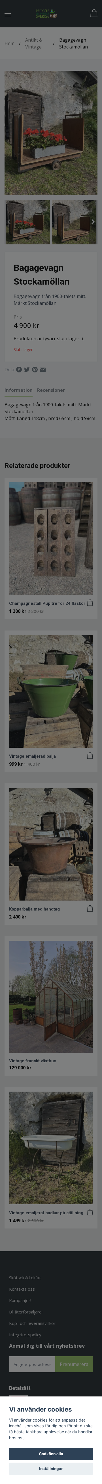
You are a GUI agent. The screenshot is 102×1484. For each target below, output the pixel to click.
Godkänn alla (51, 1453)
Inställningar (51, 1468)
